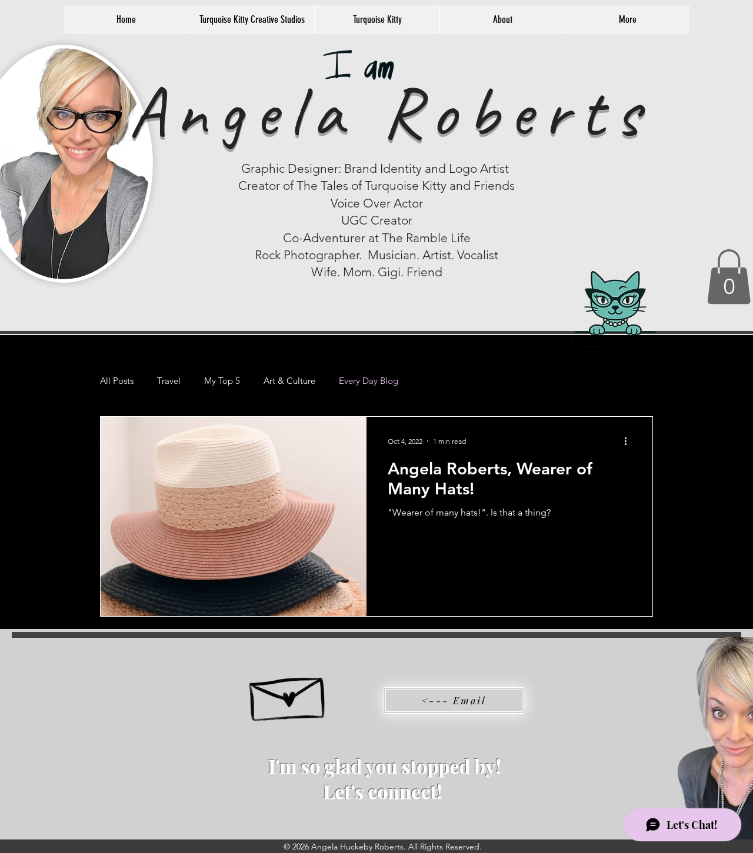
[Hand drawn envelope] (289, 692)
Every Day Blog (368, 381)
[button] (729, 276)
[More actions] (629, 441)
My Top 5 (222, 381)
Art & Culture (289, 381)
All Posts (117, 381)
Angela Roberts (389, 111)
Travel (169, 381)
